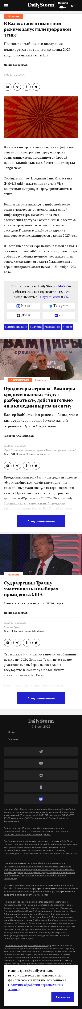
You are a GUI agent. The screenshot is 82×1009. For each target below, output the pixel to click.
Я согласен (62, 997)
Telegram (44, 297)
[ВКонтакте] (41, 775)
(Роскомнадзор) (28, 815)
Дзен (56, 297)
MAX (61, 286)
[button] (6, 7)
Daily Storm (41, 5)
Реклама (13, 739)
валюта (36, 326)
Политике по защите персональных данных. (27, 834)
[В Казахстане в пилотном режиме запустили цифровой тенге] (7, 87)
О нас (11, 732)
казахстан (52, 326)
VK (66, 297)
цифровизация (16, 326)
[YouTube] (41, 763)
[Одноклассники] (41, 787)
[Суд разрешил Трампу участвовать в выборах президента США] (7, 642)
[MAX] (41, 799)
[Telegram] (41, 751)
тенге (67, 326)
